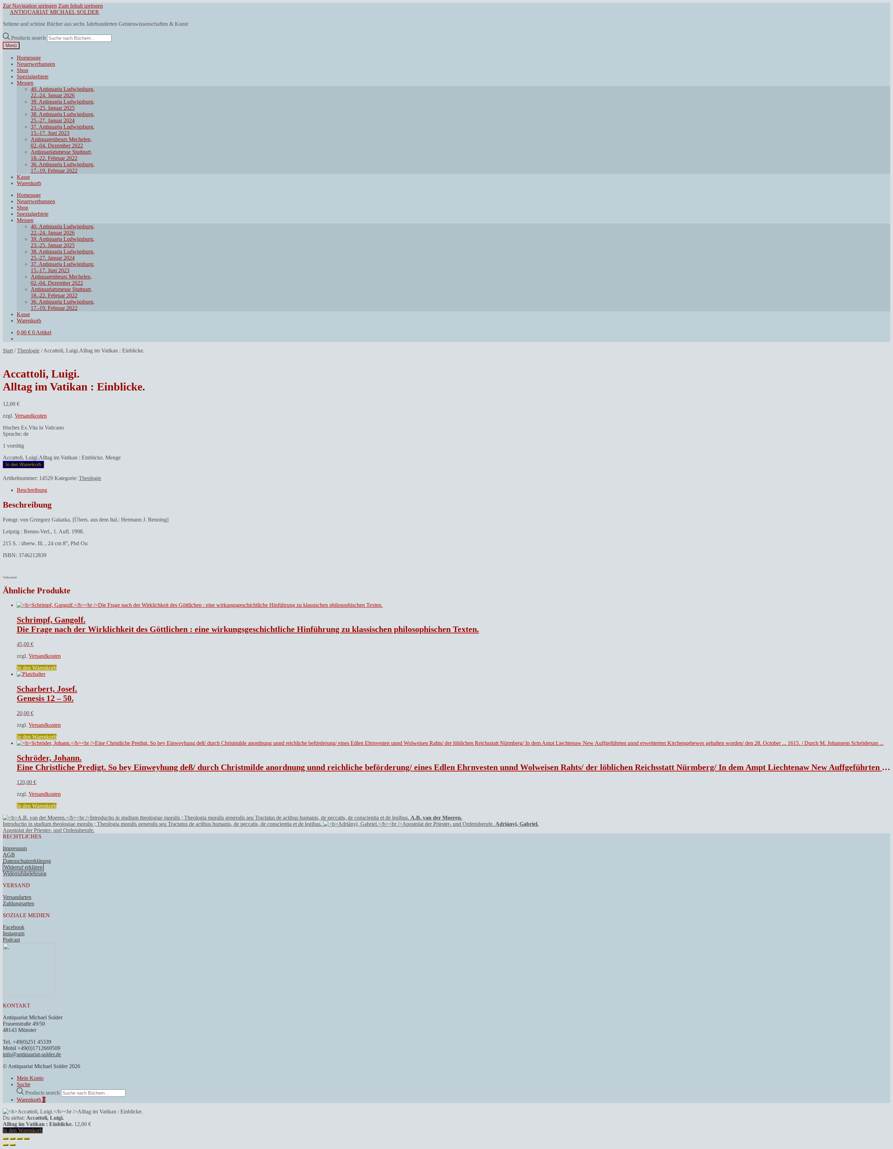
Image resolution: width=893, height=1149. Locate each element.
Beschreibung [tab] (32, 490)
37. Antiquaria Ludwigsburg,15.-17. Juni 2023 (63, 130)
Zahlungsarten (18, 903)
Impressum (15, 848)
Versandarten (17, 897)
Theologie (28, 350)
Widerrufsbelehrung (24, 873)
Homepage (29, 58)
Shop (22, 70)
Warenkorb (29, 183)
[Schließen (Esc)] (26, 1138)
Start (8, 350)
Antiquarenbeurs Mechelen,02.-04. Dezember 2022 (61, 142)
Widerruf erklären (23, 867)
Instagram (13, 933)
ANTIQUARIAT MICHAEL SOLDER (54, 12)
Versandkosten (31, 416)
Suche (23, 1084)
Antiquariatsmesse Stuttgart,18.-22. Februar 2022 (61, 155)
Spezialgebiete (32, 76)
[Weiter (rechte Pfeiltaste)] (12, 1145)
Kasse (23, 177)
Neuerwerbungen (36, 64)
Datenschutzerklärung (27, 861)
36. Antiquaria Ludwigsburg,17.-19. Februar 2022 (63, 167)
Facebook (13, 927)
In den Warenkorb (23, 464)
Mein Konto (30, 1078)
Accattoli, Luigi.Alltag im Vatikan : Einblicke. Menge (62, 458)
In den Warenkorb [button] (37, 668)
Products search (29, 38)
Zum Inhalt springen (80, 6)
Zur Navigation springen (30, 6)
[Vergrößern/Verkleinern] (5, 1138)
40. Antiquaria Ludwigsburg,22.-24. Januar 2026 (63, 92)
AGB (9, 855)
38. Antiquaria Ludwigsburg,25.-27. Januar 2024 (63, 117)
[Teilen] (19, 1138)
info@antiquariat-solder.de (32, 1054)
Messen (25, 83)
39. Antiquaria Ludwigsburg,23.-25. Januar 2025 (63, 105)
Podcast (11, 940)
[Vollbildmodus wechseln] (12, 1138)
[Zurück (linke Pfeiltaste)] (5, 1145)
